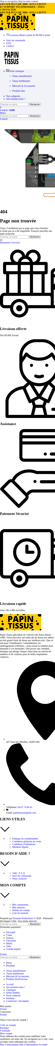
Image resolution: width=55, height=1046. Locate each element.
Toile (8, 946)
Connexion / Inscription (17, 1001)
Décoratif (10, 932)
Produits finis (18, 91)
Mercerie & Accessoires (23, 86)
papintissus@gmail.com (24, 812)
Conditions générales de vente (26, 841)
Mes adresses (18, 907)
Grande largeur (13, 949)
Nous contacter (19, 878)
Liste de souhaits (20, 913)
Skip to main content (28, 1)
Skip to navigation (9, 1)
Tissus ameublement (22, 76)
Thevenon (11, 940)
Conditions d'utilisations (23, 844)
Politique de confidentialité (25, 838)
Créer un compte (8, 1025)
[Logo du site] (17, 29)
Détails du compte (21, 910)
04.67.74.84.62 (25, 807)
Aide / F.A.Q (18, 873)
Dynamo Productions (23, 918)
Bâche (9, 943)
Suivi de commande (21, 876)
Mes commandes (20, 904)
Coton (9, 935)
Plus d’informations (19, 1044)
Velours (9, 938)
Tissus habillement (21, 81)
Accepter (43, 1044)
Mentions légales (20, 847)
